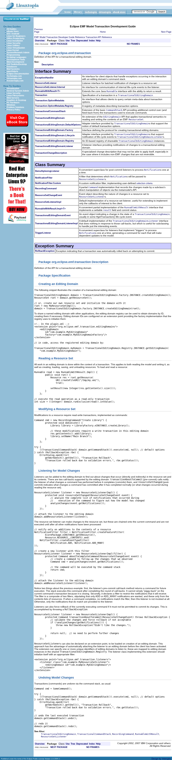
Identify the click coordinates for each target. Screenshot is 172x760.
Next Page (166, 32)
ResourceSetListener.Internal (50, 87)
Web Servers (13, 98)
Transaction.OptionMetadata (49, 100)
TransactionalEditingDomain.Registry (54, 141)
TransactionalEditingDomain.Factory (54, 130)
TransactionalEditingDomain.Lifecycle (55, 135)
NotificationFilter (43, 177)
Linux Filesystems (15, 95)
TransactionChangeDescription (51, 153)
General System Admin (18, 91)
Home (103, 32)
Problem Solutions (15, 107)
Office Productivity (16, 38)
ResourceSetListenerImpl (48, 202)
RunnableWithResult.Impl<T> (50, 208)
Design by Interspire (161, 758)
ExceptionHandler (44, 77)
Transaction (41, 95)
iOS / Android (13, 34)
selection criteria (144, 183)
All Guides (11, 29)
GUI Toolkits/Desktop (17, 64)
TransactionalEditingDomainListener (54, 146)
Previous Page (38, 30)
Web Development (15, 62)
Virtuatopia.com (14, 78)
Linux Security (13, 43)
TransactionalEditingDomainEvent (53, 215)
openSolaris (12, 71)
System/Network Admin (18, 52)
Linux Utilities (13, 45)
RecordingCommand (46, 188)
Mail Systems (13, 69)
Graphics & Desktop (16, 100)
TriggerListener (43, 233)
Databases (12, 66)
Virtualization (13, 88)
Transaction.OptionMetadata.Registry (54, 106)
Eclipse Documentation (18, 74)
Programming (13, 55)
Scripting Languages (16, 57)
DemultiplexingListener (47, 171)
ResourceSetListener (46, 83)
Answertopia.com (15, 81)
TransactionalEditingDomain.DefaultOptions (58, 124)
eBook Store (13, 31)
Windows (11, 105)
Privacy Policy (13, 109)
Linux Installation (15, 41)
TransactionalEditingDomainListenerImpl (56, 223)
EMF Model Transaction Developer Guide (54, 37)
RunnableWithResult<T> (47, 91)
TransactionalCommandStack (50, 111)
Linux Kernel (13, 50)
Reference (80, 37)
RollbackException (45, 251)
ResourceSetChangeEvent (48, 195)
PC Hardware (13, 102)
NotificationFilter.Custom (48, 183)
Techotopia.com (14, 76)
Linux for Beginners (16, 36)
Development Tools (16, 59)
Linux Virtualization (16, 48)
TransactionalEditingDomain (50, 118)
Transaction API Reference (99, 37)
